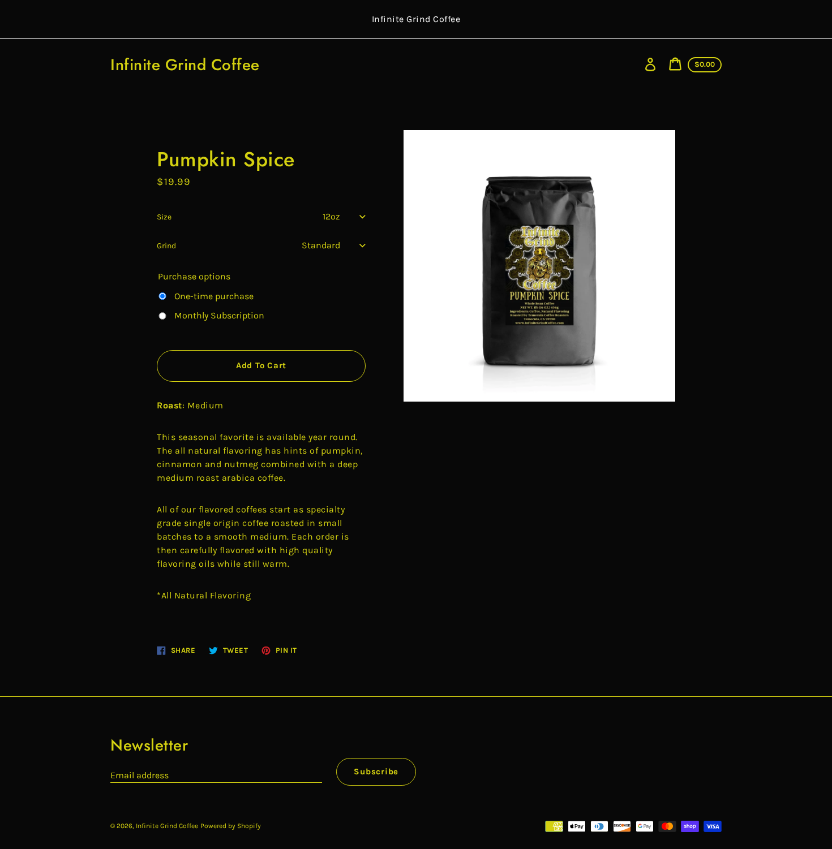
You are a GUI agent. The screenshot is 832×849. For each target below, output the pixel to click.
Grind (166, 246)
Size (164, 217)
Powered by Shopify (230, 826)
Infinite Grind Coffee (185, 65)
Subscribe (376, 771)
